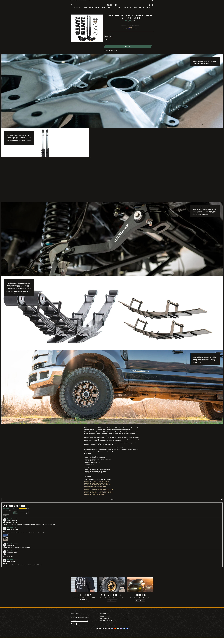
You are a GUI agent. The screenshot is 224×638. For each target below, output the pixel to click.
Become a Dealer (124, 615)
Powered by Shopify (112, 633)
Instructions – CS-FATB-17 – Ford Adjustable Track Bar (95, 486)
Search (72, 1)
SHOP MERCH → (84, 602)
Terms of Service (77, 1)
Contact (148, 8)
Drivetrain (119, 8)
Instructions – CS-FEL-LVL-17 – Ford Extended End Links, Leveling (97, 491)
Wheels (91, 8)
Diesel (106, 36)
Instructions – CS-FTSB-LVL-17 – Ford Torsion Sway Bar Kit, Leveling (98, 492)
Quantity (106, 39)
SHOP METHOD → (112, 600)
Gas (111, 36)
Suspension (77, 8)
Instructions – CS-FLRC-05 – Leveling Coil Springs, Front (96, 483)
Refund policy (83, 1)
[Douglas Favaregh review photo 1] (5, 537)
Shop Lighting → (140, 600)
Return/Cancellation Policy (104, 618)
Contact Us (102, 616)
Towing (103, 8)
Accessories (110, 8)
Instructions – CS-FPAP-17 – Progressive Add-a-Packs (95, 494)
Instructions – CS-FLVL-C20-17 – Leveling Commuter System (96, 481)
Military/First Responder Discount (126, 613)
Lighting (97, 8)
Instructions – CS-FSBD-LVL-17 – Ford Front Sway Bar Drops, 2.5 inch (98, 489)
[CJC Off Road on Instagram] (73, 624)
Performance (128, 8)
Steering (84, 8)
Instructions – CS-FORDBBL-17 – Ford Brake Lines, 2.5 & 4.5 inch (97, 485)
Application (107, 34)
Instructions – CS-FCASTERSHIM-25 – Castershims (95, 488)
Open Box (141, 8)
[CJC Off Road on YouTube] (76, 624)
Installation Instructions (125, 620)
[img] (10, 519)
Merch (135, 8)
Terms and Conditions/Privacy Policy (106, 620)
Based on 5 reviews (7, 510)
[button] (128, 20)
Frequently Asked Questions (126, 617)
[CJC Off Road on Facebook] (71, 624)
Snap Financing (90, 1)
